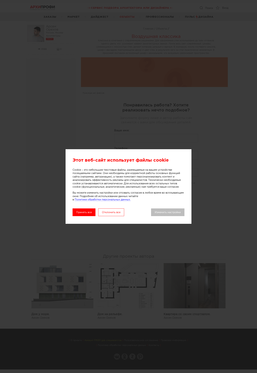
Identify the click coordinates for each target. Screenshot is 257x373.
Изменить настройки (168, 212)
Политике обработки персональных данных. (103, 199)
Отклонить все (111, 212)
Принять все (84, 212)
